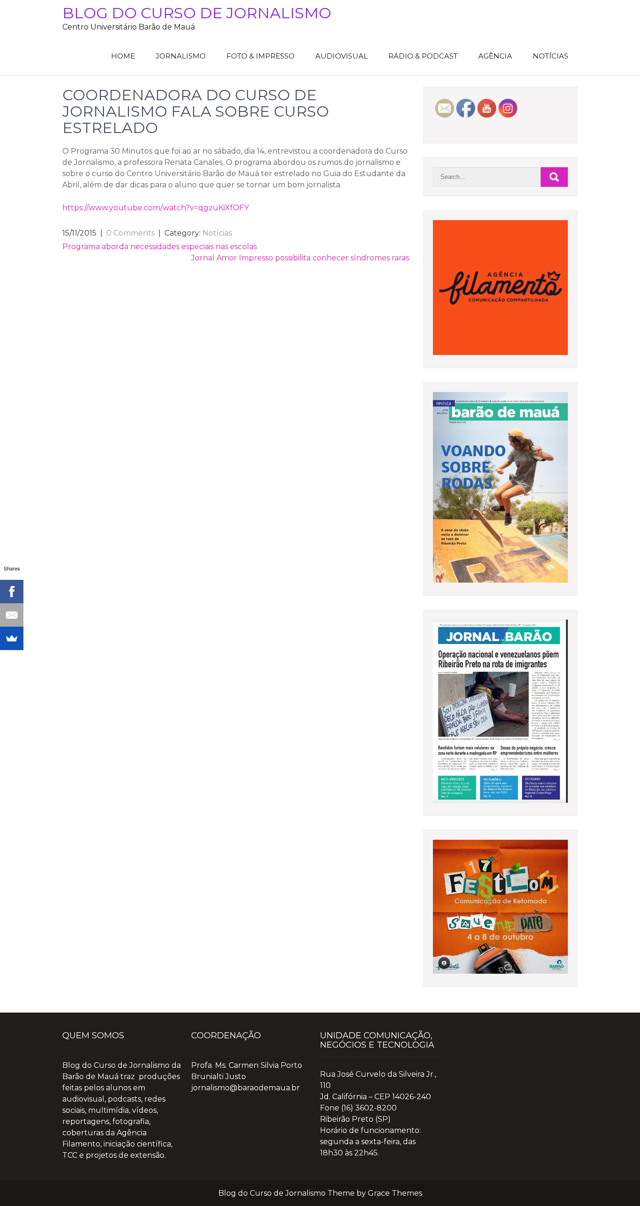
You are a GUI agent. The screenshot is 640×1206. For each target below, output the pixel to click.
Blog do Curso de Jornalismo (196, 13)
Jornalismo (181, 56)
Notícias (550, 56)
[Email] (11, 615)
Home (123, 56)
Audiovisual (341, 56)
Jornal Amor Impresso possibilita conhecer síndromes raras (300, 257)
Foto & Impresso (260, 56)
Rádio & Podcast (423, 56)
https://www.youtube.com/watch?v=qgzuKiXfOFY (155, 207)
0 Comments (130, 233)
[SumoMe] (11, 638)
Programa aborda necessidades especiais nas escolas (159, 246)
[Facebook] (11, 591)
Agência (495, 56)
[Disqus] (235, 381)
